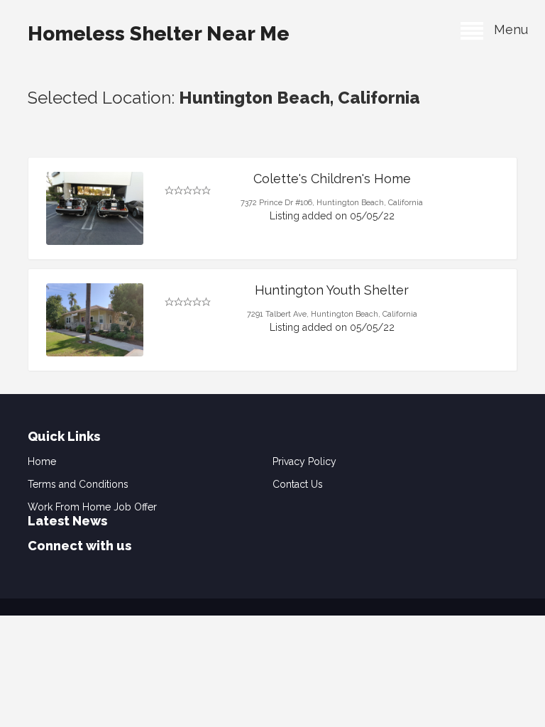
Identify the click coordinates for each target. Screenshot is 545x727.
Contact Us (297, 484)
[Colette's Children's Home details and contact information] (94, 208)
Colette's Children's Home (332, 178)
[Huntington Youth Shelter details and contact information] (94, 319)
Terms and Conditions (78, 484)
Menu (505, 29)
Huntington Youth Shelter (332, 290)
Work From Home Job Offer (92, 507)
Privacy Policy (304, 461)
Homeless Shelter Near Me (159, 33)
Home (42, 461)
